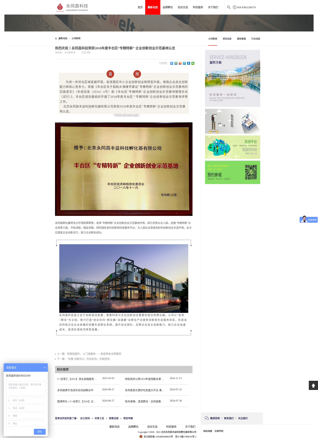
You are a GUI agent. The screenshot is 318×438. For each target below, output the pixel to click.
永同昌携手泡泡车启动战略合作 (75, 390)
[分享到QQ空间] (176, 63)
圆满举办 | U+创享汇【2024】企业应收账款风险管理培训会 (90, 401)
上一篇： (89, 353)
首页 (140, 7)
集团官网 (215, 418)
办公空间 (85, 418)
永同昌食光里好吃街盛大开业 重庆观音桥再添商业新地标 (157, 390)
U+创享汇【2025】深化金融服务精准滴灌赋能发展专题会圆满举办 (95, 379)
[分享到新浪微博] (180, 63)
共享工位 (99, 418)
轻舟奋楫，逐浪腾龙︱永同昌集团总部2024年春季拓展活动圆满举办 (163, 401)
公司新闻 (76, 38)
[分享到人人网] (188, 63)
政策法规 (114, 418)
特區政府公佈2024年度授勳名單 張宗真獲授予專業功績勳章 (159, 379)
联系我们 (229, 418)
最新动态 (63, 38)
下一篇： (83, 359)
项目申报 (128, 418)
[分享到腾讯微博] (184, 63)
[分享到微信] (193, 63)
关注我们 (243, 418)
